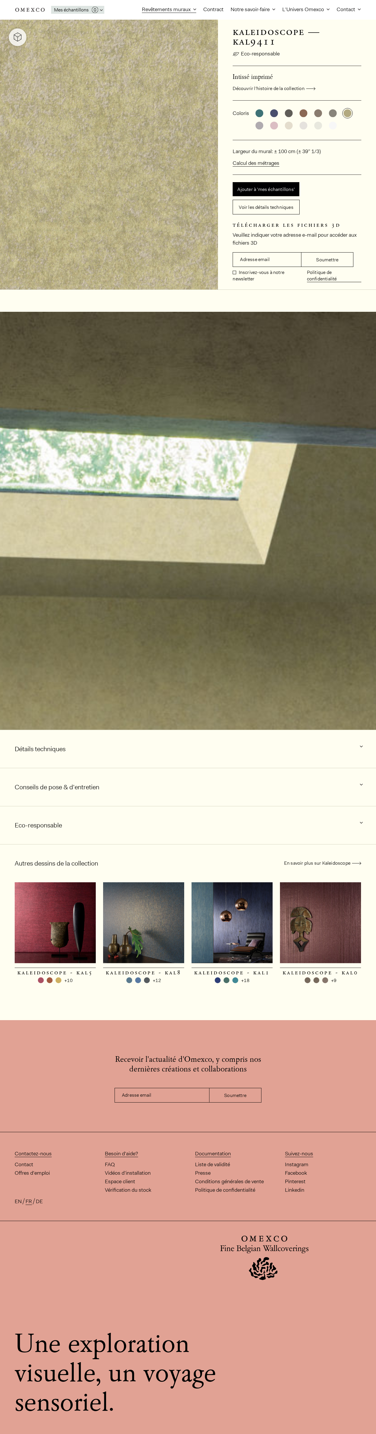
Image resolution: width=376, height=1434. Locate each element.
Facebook (296, 1172)
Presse (203, 1172)
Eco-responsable (260, 53)
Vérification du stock (128, 1189)
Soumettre (327, 260)
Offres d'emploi (32, 1172)
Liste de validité (212, 1164)
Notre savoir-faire (251, 9)
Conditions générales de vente (229, 1181)
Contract (213, 9)
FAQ (110, 1164)
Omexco (30, 9)
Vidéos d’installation (128, 1172)
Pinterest (295, 1181)
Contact (346, 9)
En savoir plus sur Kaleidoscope (317, 863)
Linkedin (294, 1189)
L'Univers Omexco (303, 9)
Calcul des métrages (256, 163)
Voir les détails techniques (266, 207)
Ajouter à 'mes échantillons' (266, 189)
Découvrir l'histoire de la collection (268, 88)
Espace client (120, 1181)
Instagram (296, 1164)
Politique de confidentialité (322, 275)
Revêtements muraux (167, 9)
